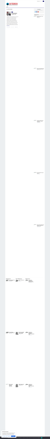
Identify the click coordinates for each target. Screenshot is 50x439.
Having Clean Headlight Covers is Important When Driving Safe (21, 333)
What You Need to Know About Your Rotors (21, 384)
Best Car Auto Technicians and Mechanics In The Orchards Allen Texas (31, 281)
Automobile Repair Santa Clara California (12, 280)
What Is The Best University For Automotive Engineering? (11, 385)
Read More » (8, 25)
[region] (8, 434)
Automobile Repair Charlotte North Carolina (12, 332)
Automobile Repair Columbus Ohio (14, 14)
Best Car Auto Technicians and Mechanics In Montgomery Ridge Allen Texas (31, 333)
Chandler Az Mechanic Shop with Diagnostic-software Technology (40, 121)
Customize (4, 436)
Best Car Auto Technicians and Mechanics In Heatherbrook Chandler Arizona (40, 225)
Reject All (9, 436)
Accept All (13, 436)
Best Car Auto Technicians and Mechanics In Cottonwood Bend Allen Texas (31, 385)
